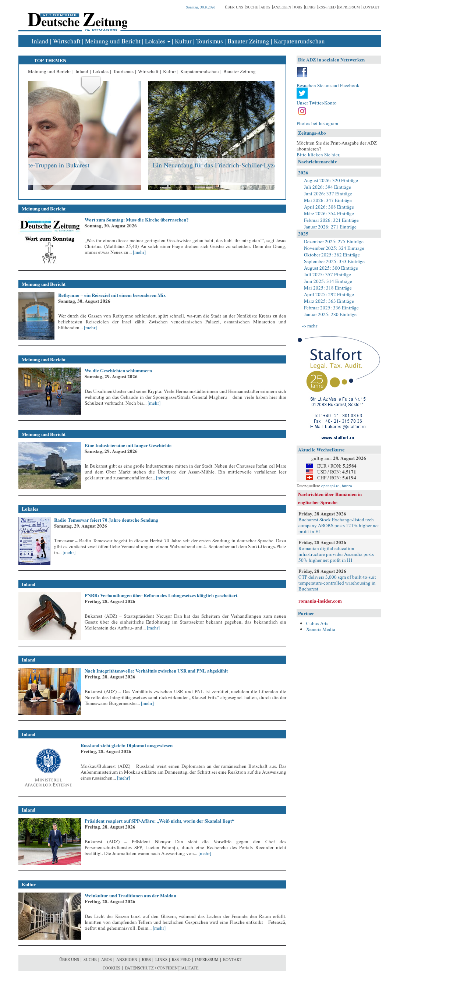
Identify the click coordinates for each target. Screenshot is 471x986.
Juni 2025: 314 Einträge (328, 281)
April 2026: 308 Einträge (329, 207)
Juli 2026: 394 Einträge (327, 187)
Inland (40, 41)
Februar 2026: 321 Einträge (331, 220)
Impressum (349, 7)
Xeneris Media (320, 629)
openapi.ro (330, 485)
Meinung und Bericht (113, 41)
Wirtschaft (67, 41)
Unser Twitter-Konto (317, 102)
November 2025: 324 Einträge (334, 248)
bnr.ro (347, 485)
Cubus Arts (317, 623)
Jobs (298, 7)
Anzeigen (282, 7)
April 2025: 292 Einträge (329, 294)
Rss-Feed (327, 7)
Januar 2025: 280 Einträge (330, 314)
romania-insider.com (320, 600)
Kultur (183, 41)
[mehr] (139, 252)
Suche (252, 7)
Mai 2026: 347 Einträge (328, 200)
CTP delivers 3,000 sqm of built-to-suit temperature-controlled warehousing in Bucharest (337, 583)
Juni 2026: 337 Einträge (328, 193)
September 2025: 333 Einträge (334, 261)
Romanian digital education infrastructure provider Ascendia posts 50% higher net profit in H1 (336, 554)
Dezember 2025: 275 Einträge (334, 241)
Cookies (111, 968)
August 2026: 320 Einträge (331, 180)
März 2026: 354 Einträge (329, 213)
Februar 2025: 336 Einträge (331, 308)
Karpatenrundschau (299, 41)
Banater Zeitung (248, 41)
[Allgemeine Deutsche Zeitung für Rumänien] (76, 16)
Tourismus (209, 41)
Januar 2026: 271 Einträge (330, 227)
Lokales (155, 41)
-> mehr (309, 325)
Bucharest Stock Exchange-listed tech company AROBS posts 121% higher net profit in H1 (338, 525)
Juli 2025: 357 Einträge (327, 274)
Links (310, 7)
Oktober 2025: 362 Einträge (332, 255)
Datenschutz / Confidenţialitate (162, 968)
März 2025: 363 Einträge (329, 301)
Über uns (234, 7)
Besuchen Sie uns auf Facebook (328, 85)
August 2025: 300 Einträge (331, 268)
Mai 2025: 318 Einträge (328, 288)
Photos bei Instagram (317, 123)
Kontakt (370, 7)
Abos (265, 7)
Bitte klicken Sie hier (318, 154)
